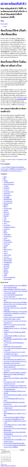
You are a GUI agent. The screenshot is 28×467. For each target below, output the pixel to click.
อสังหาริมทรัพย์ (8, 258)
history (5, 176)
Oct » (5, 464)
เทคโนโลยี (6, 266)
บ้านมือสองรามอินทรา (9, 227)
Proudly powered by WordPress (8, 465)
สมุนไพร (6, 245)
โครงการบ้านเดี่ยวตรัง (9, 277)
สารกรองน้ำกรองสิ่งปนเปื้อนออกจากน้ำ (14, 419)
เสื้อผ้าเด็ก (6, 271)
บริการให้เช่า (7, 225)
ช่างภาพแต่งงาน (8, 201)
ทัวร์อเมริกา (7, 214)
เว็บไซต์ (6, 270)
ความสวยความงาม (9, 191)
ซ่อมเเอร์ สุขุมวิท (8, 203)
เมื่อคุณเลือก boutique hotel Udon (12, 363)
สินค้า (5, 247)
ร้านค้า (5, 238)
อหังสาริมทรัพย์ (8, 260)
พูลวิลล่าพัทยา (7, 234)
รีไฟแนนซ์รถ (7, 240)
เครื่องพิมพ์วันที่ (8, 262)
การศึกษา (6, 186)
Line (5, 179)
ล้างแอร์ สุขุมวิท (8, 242)
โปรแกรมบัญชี (7, 279)
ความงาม (6, 190)
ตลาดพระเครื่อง (8, 208)
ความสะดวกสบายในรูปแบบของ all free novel (15, 361)
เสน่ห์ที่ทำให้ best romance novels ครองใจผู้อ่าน (15, 302)
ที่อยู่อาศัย (6, 216)
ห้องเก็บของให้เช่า (22, 99)
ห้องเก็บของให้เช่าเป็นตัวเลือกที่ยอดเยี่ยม (14, 443)
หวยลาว (6, 253)
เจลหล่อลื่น (6, 264)
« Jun (2, 464)
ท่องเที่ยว (6, 210)
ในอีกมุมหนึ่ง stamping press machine (13, 346)
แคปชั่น (6, 273)
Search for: (3, 450)
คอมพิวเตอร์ (7, 193)
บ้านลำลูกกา (7, 229)
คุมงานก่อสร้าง (7, 195)
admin (3, 161)
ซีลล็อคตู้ (6, 204)
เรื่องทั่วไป (6, 268)
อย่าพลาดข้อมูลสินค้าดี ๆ (13, 3)
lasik (5, 178)
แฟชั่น (5, 275)
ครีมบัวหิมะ (7, 188)
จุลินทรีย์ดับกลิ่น (8, 199)
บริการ (14, 159)
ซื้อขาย (5, 206)
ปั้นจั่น (5, 230)
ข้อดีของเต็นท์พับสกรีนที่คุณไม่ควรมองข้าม (15, 289)
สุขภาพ (5, 251)
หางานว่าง (6, 257)
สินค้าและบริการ (8, 249)
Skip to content (4, 23)
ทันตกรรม (6, 212)
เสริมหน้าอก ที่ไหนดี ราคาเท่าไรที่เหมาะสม (15, 385)
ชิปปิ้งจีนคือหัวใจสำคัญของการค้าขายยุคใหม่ (15, 311)
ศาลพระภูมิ (7, 244)
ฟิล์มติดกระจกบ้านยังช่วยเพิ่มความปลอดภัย (15, 372)
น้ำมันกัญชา (7, 221)
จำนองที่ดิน (6, 197)
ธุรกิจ (5, 217)
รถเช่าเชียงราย (7, 236)
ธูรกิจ (5, 219)
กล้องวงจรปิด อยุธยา (9, 184)
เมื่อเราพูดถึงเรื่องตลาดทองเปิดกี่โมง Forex (14, 359)
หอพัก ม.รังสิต (7, 255)
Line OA (6, 180)
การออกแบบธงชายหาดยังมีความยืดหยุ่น (14, 417)
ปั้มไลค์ (5, 232)
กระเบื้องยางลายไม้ (9, 182)
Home (5, 26)
